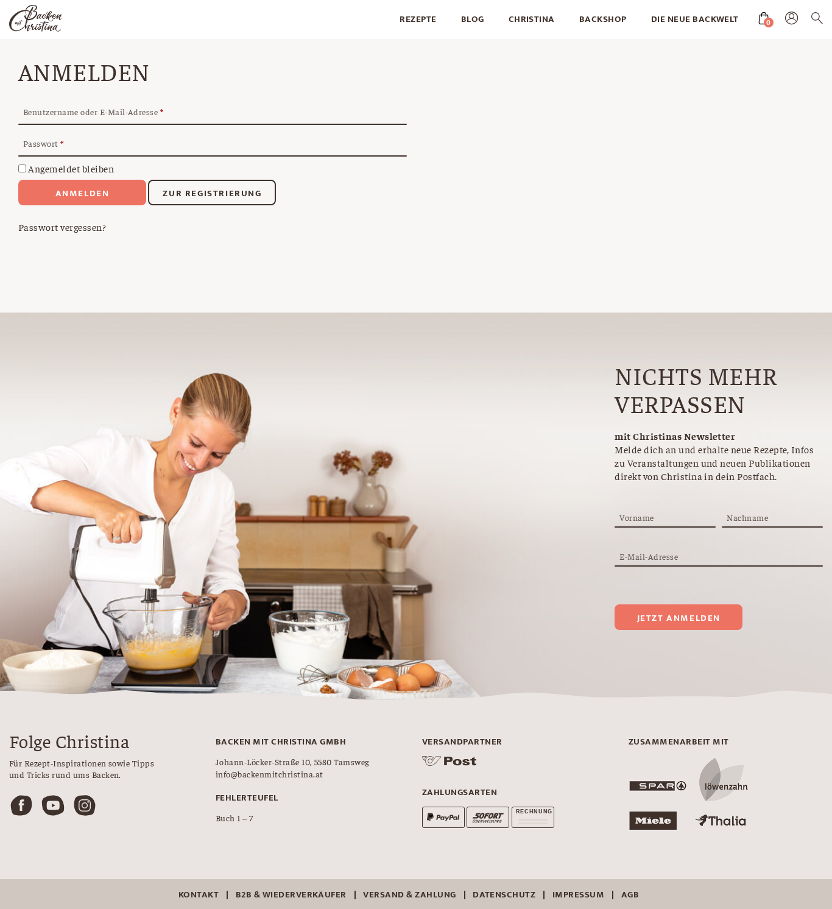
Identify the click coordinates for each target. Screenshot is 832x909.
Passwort (43, 143)
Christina (532, 19)
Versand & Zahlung (409, 894)
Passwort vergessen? (62, 227)
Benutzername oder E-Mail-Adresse (93, 112)
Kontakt (198, 894)
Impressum (578, 894)
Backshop (603, 19)
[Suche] (817, 20)
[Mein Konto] (791, 21)
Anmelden (82, 193)
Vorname (636, 517)
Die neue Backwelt (695, 19)
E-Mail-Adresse (648, 556)
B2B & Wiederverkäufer (291, 894)
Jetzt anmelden (679, 618)
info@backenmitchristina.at (269, 773)
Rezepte (418, 19)
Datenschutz (504, 894)
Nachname (747, 517)
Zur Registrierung (212, 193)
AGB (630, 894)
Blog (472, 19)
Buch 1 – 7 (234, 817)
